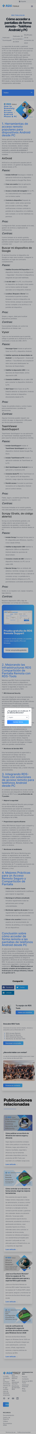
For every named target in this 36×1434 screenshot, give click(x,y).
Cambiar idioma (18, 722)
